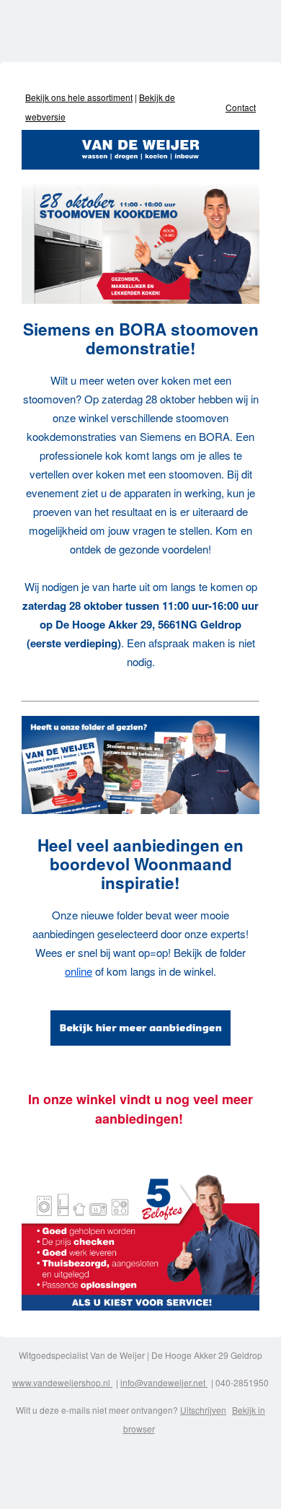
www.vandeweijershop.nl (62, 1382)
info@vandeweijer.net (164, 1382)
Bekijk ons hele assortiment (79, 97)
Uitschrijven (203, 1410)
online (78, 971)
